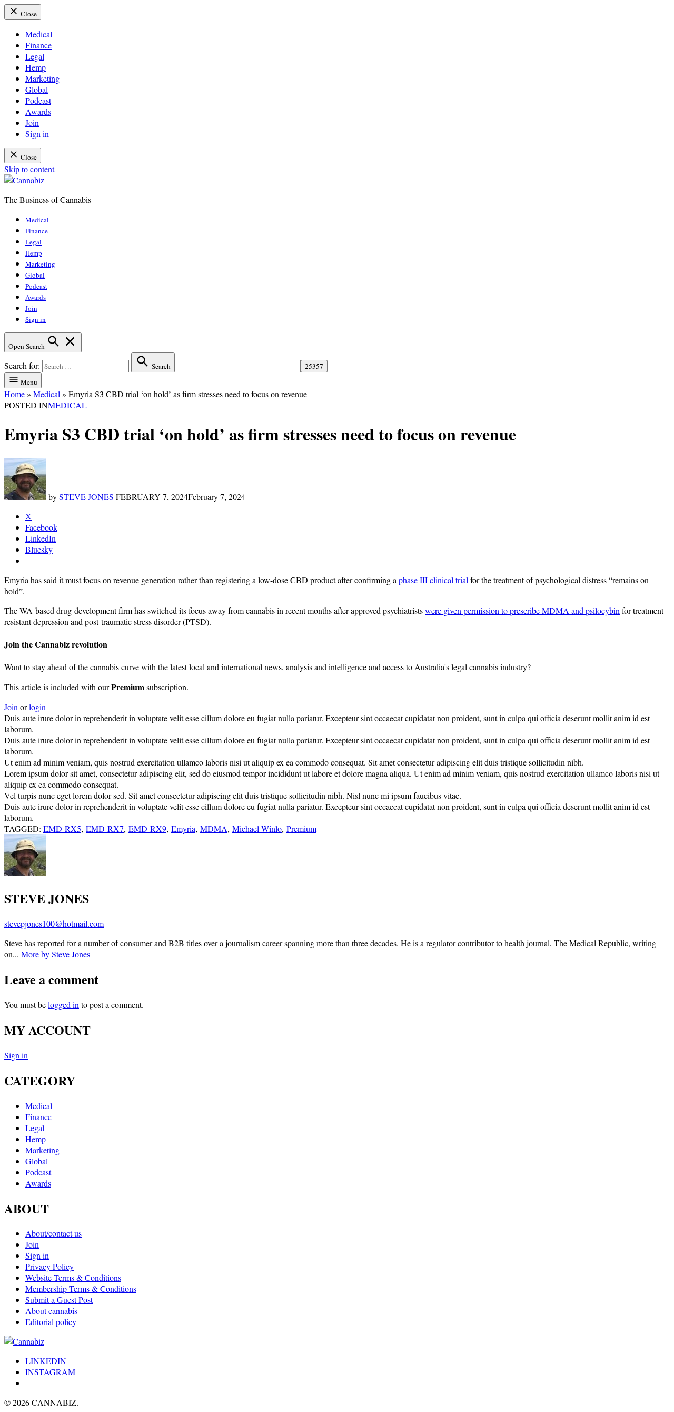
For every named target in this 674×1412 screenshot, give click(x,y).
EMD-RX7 (105, 828)
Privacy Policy (49, 1266)
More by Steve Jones (55, 953)
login (37, 706)
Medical (38, 34)
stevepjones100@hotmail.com (54, 923)
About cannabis (51, 1310)
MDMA (213, 828)
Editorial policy (50, 1321)
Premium (301, 828)
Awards (38, 111)
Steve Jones (86, 496)
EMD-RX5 (62, 828)
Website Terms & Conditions (73, 1277)
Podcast (38, 100)
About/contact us (53, 1233)
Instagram (50, 1371)
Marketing (42, 78)
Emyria (183, 828)
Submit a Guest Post (59, 1299)
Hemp (35, 67)
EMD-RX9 (147, 828)
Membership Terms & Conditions (80, 1288)
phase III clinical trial (433, 579)
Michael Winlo (257, 828)
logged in (63, 1004)
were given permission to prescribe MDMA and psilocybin (522, 610)
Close (28, 13)
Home (14, 393)
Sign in (37, 133)
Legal (34, 56)
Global (36, 89)
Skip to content (29, 168)
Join (32, 122)
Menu (28, 382)
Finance (38, 45)
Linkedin (45, 1360)
